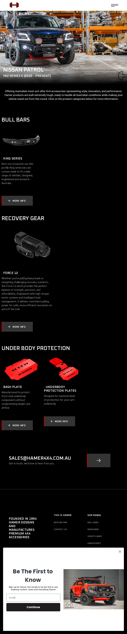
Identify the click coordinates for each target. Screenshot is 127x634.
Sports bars (95, 536)
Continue (33, 607)
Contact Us (60, 529)
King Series (12, 158)
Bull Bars (93, 523)
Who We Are (60, 523)
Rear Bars (93, 529)
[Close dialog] (120, 551)
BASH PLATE (12, 387)
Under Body (94, 543)
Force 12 (10, 273)
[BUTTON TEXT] (98, 460)
